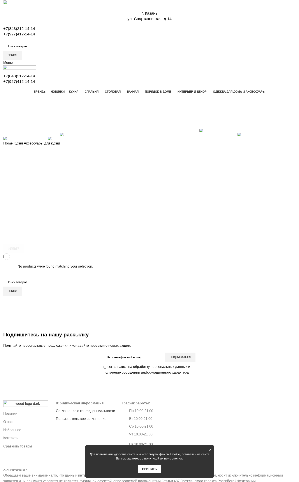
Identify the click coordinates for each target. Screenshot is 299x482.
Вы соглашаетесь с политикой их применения (149, 458)
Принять (149, 469)
